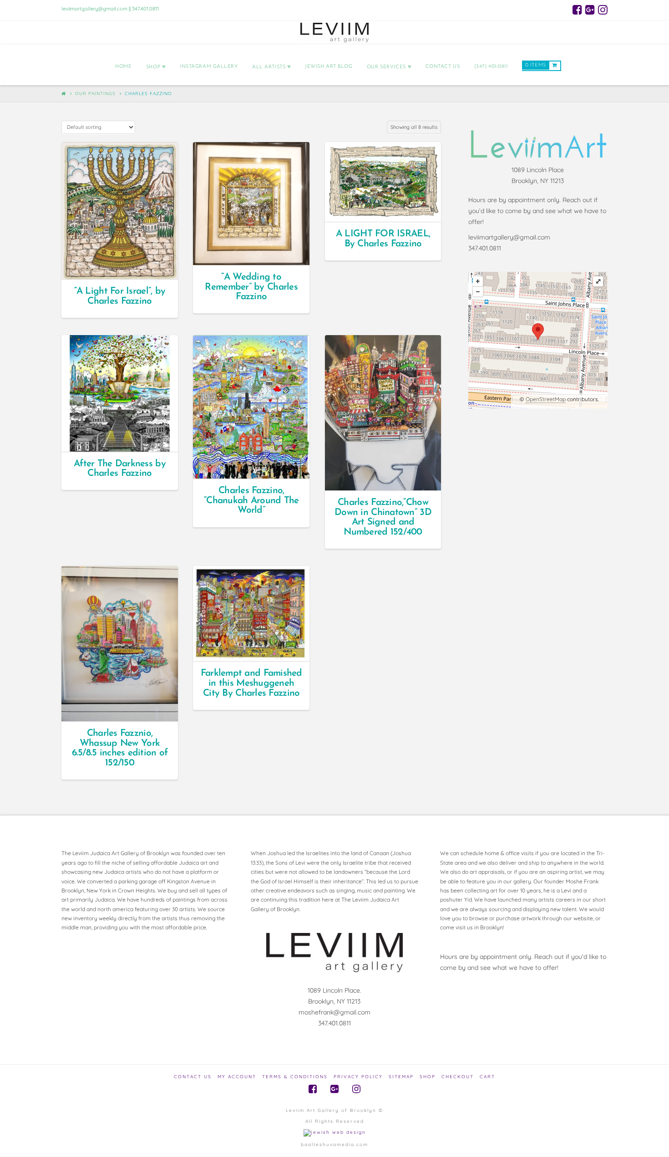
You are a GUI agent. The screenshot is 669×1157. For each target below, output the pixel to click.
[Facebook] (577, 9)
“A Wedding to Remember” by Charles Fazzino (251, 287)
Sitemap (401, 1077)
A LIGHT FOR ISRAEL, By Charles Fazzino (383, 239)
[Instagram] (603, 9)
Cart (487, 1077)
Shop (428, 1077)
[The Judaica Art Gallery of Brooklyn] (334, 32)
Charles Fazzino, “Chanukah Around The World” (251, 500)
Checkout (457, 1077)
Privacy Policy (358, 1077)
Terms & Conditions (295, 1077)
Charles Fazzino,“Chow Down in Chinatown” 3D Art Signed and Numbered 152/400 (382, 517)
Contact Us (193, 1077)
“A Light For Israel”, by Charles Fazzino (120, 296)
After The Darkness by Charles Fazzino (120, 469)
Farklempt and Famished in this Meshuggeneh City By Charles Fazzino (251, 683)
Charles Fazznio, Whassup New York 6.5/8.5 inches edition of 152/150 (120, 748)
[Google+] (590, 9)
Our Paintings (95, 94)
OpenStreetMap (546, 399)
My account (237, 1077)
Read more (123, 264)
